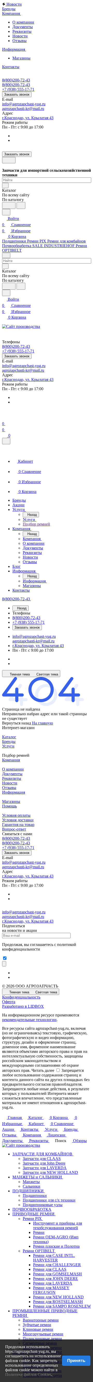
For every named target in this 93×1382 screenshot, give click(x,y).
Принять (76, 1360)
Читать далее (43, 1070)
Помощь (9, 806)
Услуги (8, 746)
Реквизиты (22, 31)
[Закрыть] (6, 441)
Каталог (9, 737)
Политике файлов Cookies (28, 1374)
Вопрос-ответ (14, 829)
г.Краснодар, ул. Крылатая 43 (27, 118)
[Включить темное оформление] (9, 160)
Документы (22, 27)
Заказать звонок (16, 94)
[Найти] (21, 205)
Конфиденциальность (21, 997)
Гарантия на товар (18, 824)
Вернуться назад (16, 723)
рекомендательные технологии (29, 1019)
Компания (11, 760)
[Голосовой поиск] (9, 205)
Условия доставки (18, 820)
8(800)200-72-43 (16, 80)
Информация (13, 792)
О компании (23, 22)
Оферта (8, 1002)
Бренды (9, 741)
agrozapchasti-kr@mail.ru (23, 108)
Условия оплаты (16, 815)
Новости (20, 36)
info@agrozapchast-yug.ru (23, 104)
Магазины (21, 58)
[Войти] (4, 417)
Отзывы (19, 40)
